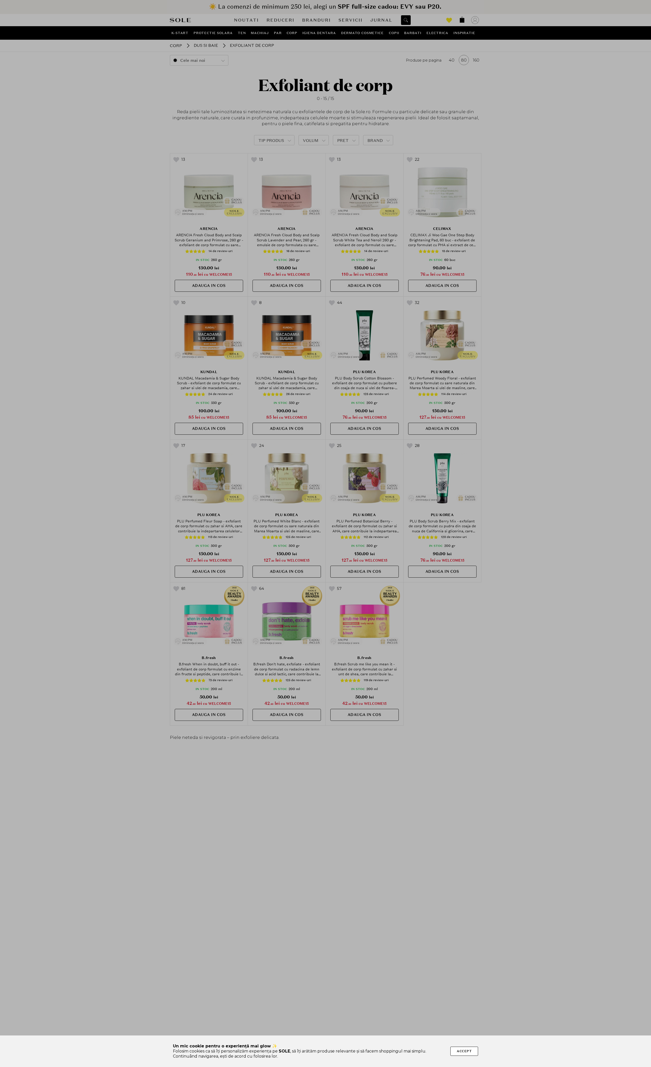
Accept (464, 1051)
